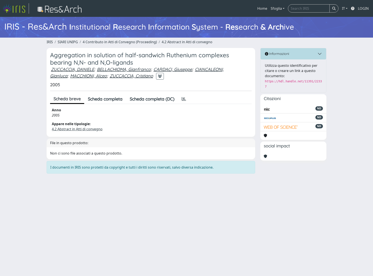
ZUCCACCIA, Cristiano (131, 75)
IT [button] (343, 8)
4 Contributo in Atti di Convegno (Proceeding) (120, 42)
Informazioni (278, 53)
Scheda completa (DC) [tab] (152, 99)
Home (262, 8)
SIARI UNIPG (68, 42)
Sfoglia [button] (276, 8)
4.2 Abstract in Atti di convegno (187, 42)
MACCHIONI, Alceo (88, 75)
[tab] (184, 99)
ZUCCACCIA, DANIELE (72, 69)
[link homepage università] (60, 8)
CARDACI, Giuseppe (172, 69)
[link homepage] (16, 8)
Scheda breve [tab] (67, 98)
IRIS (50, 42)
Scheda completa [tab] (105, 99)
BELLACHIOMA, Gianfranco (124, 69)
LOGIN (363, 8)
